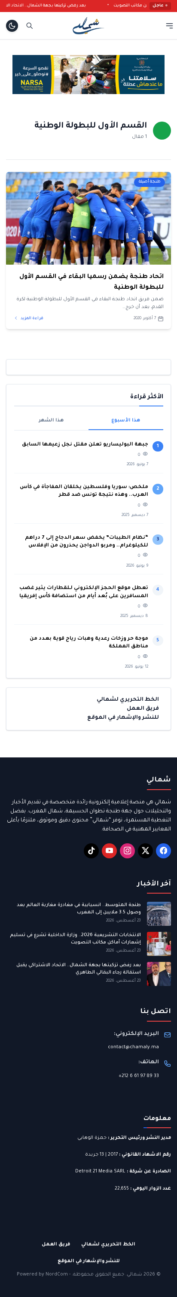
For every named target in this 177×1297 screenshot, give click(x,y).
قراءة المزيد (31, 318)
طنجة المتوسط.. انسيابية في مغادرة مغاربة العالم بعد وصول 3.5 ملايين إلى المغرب (79, 909)
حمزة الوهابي (92, 1138)
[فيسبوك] (163, 850)
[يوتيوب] (109, 850)
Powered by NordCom (42, 1274)
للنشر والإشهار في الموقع (123, 718)
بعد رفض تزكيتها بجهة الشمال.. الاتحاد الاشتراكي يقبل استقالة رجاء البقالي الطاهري (78, 969)
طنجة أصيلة (150, 182)
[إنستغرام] (127, 850)
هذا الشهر (51, 420)
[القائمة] (169, 25)
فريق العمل (143, 709)
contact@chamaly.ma (133, 1047)
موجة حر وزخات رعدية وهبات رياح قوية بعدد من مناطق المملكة (89, 643)
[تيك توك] (91, 850)
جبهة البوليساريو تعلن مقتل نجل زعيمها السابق (85, 445)
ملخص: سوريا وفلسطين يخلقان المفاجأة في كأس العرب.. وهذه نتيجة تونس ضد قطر (84, 491)
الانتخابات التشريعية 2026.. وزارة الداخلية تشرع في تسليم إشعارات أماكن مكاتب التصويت (75, 939)
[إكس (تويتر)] (145, 850)
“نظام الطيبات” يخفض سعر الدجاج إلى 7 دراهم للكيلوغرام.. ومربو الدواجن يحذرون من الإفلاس (86, 542)
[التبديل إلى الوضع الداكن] (12, 26)
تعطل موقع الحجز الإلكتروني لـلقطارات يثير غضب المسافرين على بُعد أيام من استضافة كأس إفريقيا (83, 592)
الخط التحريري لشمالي (128, 700)
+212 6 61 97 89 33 (139, 1076)
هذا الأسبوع (125, 420)
